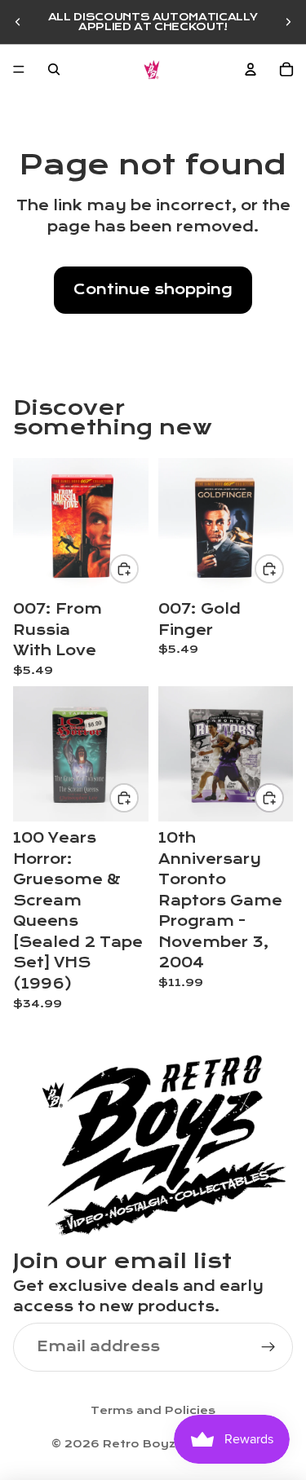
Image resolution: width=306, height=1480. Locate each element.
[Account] (250, 69)
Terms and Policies (153, 1410)
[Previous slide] (18, 22)
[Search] (54, 69)
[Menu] (19, 69)
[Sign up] (268, 1346)
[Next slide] (288, 22)
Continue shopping (153, 289)
